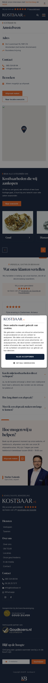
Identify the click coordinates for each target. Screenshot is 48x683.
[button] (24, 363)
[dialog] (24, 341)
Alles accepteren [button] (25, 356)
